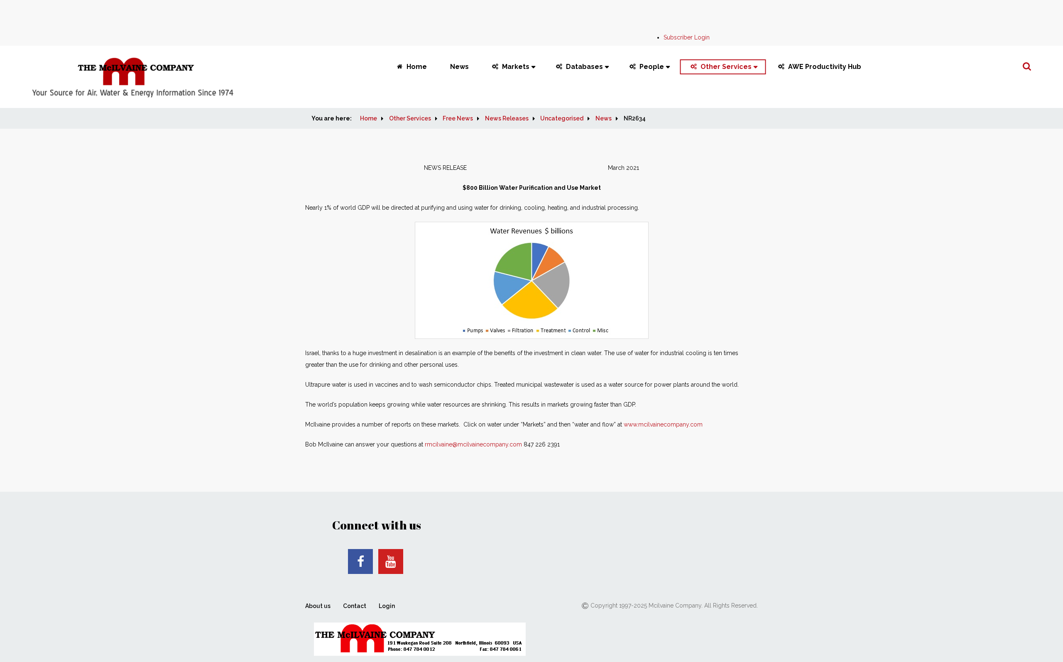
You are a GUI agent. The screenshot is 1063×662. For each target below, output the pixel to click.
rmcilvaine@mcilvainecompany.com (473, 444)
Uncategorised (561, 118)
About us (318, 606)
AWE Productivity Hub (824, 67)
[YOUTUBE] (390, 561)
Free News (458, 118)
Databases (584, 67)
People (651, 67)
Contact (354, 606)
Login (387, 606)
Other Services (726, 67)
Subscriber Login (687, 37)
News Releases (507, 118)
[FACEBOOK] (360, 561)
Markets (515, 67)
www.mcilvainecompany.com (663, 424)
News (459, 67)
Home (417, 67)
